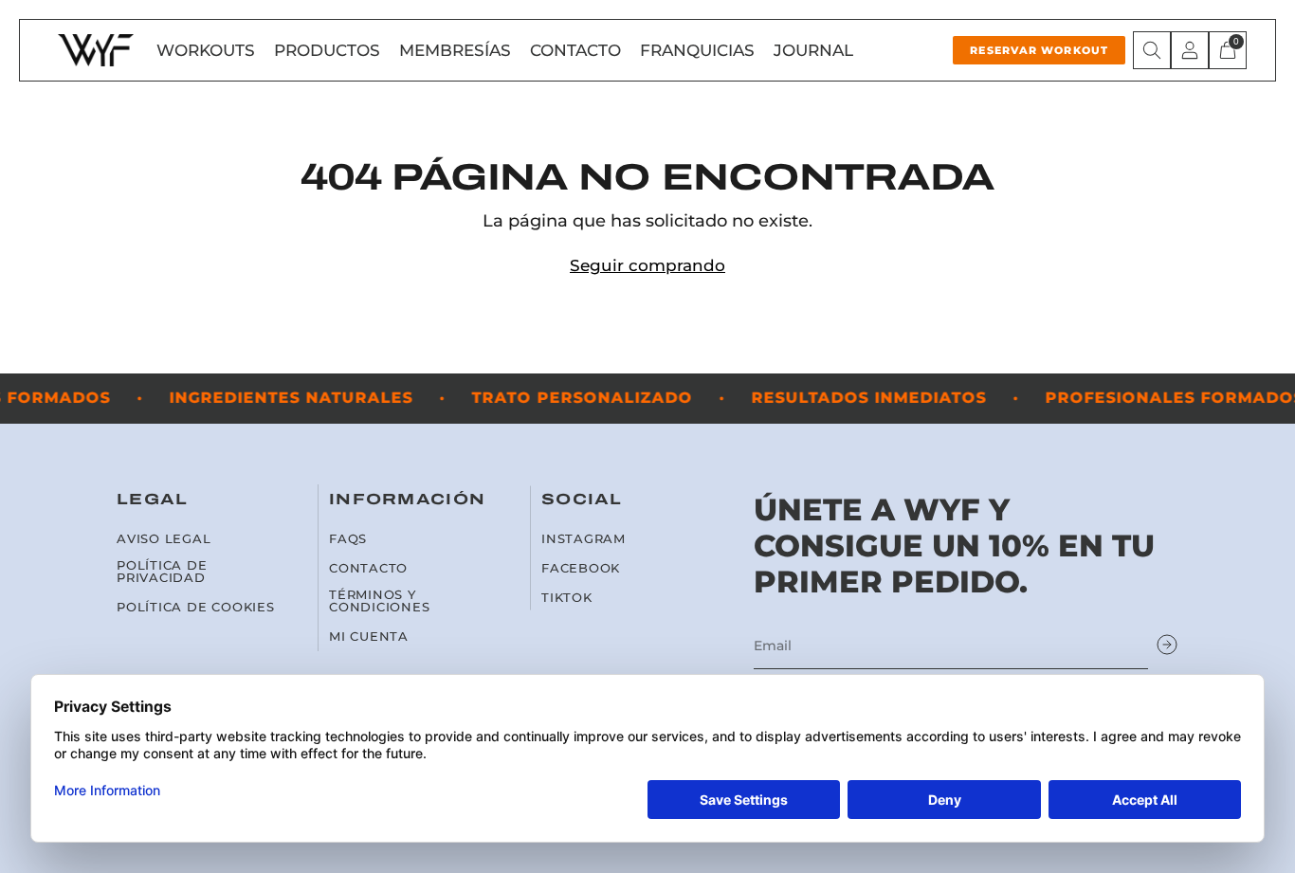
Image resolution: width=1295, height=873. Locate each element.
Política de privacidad (162, 571)
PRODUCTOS (327, 50)
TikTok (567, 597)
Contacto (368, 568)
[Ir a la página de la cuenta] (1190, 50)
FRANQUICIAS (697, 50)
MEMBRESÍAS (455, 50)
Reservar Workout (1039, 50)
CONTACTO (575, 50)
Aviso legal (164, 539)
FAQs (348, 539)
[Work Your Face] (96, 50)
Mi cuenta (369, 636)
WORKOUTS (205, 50)
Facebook (580, 568)
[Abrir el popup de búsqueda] (1152, 50)
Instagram (583, 539)
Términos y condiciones (379, 601)
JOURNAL (813, 50)
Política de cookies (196, 607)
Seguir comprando (647, 265)
